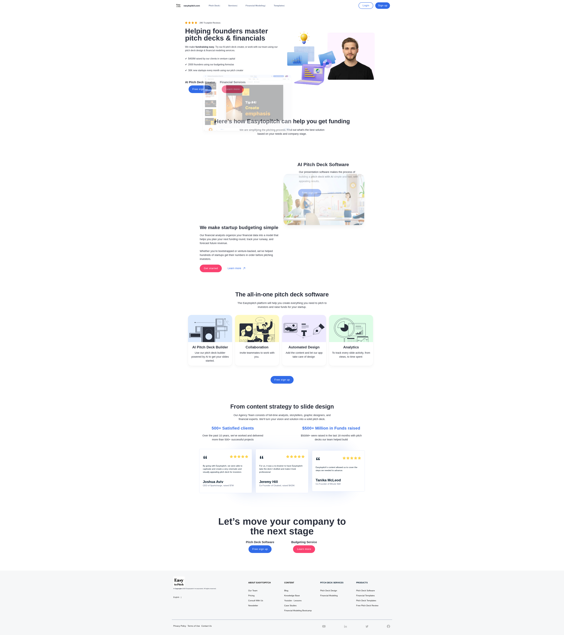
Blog (286, 590)
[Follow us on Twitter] (367, 628)
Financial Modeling (329, 595)
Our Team (252, 590)
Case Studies (290, 605)
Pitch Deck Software (365, 590)
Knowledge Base (292, 595)
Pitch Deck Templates (366, 600)
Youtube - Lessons (293, 600)
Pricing (251, 595)
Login (366, 5)
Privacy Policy (179, 626)
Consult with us (255, 600)
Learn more (304, 549)
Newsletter (253, 605)
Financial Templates (365, 595)
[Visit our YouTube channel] (324, 628)
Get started (211, 268)
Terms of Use (194, 626)
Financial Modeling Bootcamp (298, 610)
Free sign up (282, 379)
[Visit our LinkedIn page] (345, 628)
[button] (214, 5)
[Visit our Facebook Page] (388, 628)
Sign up (382, 5)
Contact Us (206, 626)
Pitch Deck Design (328, 590)
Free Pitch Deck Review (367, 605)
